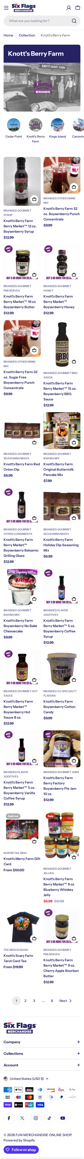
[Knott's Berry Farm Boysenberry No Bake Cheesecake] (22, 587)
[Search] (74, 21)
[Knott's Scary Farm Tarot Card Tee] (22, 926)
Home (8, 35)
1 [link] (16, 1001)
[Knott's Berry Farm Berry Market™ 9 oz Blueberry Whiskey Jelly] (62, 837)
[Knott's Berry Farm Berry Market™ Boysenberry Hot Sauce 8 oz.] (22, 667)
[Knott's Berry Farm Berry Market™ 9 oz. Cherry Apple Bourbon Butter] (62, 926)
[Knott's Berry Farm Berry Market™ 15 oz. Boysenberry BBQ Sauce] (62, 344)
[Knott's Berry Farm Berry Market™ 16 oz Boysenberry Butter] (22, 263)
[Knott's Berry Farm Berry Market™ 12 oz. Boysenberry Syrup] (22, 181)
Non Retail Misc (15, 853)
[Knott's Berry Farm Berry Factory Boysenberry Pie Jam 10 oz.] (62, 748)
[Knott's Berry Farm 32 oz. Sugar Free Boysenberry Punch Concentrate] (22, 338)
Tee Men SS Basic (16, 949)
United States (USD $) (27, 1079)
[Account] (68, 7)
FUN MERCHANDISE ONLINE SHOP (43, 1135)
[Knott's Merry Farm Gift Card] (22, 829)
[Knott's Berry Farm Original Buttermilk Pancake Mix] (62, 430)
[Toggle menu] (6, 7)
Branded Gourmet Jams (61, 772)
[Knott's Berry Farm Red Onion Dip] (22, 430)
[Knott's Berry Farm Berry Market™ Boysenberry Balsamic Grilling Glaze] (22, 506)
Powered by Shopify (19, 1140)
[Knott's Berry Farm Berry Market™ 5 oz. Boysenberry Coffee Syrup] (62, 587)
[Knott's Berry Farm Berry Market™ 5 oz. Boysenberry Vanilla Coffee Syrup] (22, 748)
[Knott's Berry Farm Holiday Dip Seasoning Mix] (62, 506)
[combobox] (42, 21)
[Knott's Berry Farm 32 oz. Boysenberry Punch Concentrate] (62, 175)
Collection (27, 35)
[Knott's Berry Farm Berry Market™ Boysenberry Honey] (62, 263)
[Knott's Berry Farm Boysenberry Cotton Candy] (62, 667)
